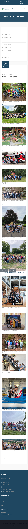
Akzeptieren (4, 270)
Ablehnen (12, 270)
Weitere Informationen (10, 272)
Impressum (21, 272)
